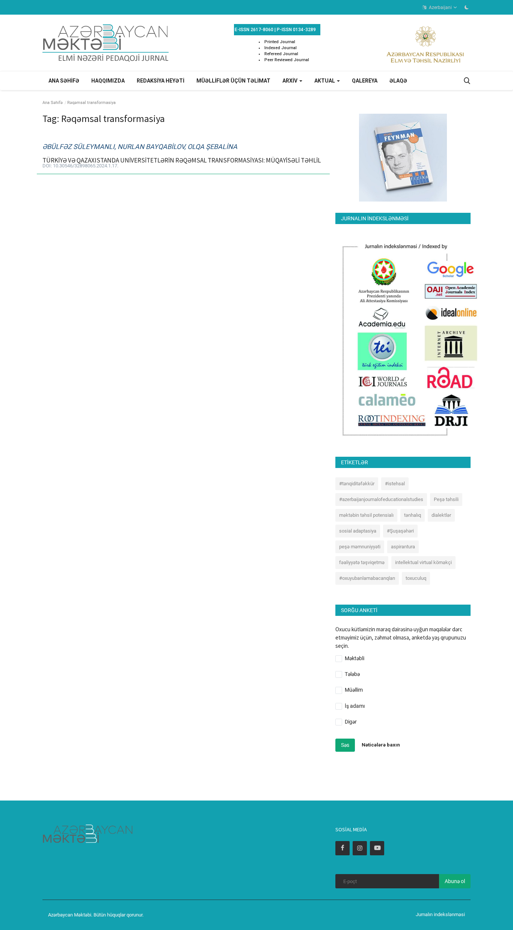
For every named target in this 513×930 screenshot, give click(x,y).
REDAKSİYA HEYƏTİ (160, 81)
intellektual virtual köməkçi (423, 562)
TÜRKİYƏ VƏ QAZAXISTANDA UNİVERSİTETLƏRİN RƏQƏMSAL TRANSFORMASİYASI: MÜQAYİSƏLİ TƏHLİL (181, 160)
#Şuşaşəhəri (400, 531)
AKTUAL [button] (325, 81)
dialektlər (441, 515)
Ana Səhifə (52, 102)
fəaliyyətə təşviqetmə (362, 562)
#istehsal (395, 483)
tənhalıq (412, 515)
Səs (345, 745)
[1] (466, 7)
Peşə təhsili (446, 499)
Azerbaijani (440, 7)
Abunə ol (455, 881)
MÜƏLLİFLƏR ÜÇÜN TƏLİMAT (233, 81)
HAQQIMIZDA (108, 81)
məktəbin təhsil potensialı (366, 515)
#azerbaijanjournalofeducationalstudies (381, 499)
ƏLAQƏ (398, 81)
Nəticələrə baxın (381, 745)
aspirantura (403, 546)
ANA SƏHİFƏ (63, 81)
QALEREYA (364, 81)
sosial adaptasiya (357, 531)
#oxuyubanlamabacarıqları (367, 578)
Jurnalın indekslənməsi (440, 914)
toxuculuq (416, 578)
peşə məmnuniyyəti (359, 546)
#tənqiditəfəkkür (356, 483)
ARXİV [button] (290, 81)
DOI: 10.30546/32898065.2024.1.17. (80, 166)
